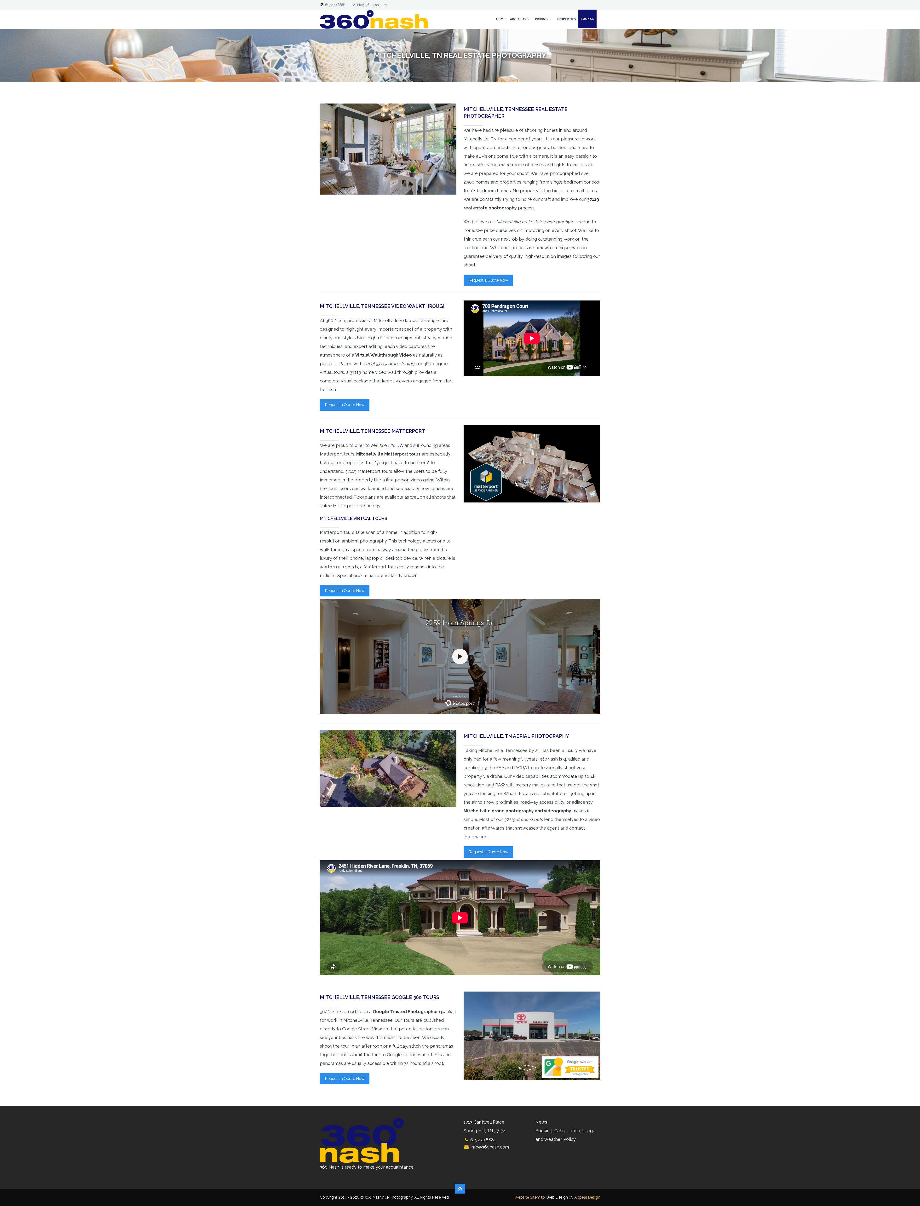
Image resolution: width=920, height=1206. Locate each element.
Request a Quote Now (488, 280)
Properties (566, 19)
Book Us (587, 19)
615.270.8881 (335, 5)
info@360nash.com (371, 5)
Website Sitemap (529, 1197)
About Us (518, 19)
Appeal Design (587, 1197)
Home (500, 19)
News (541, 1122)
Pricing (541, 19)
